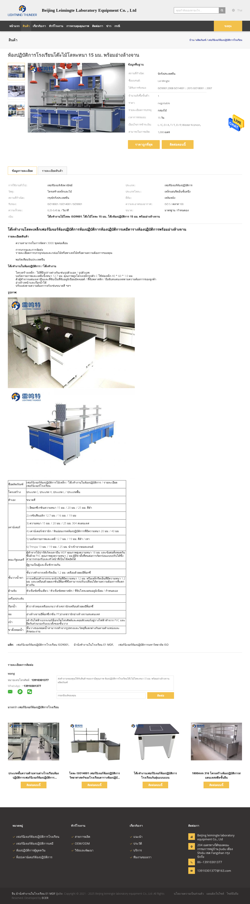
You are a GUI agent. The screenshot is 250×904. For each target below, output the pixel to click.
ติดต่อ (160, 695)
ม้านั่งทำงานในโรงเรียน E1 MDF (93, 644)
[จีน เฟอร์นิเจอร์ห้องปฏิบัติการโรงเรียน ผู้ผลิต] (22, 10)
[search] (222, 10)
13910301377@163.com (209, 871)
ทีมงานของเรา (142, 857)
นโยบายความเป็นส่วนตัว (189, 893)
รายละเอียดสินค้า (52, 171)
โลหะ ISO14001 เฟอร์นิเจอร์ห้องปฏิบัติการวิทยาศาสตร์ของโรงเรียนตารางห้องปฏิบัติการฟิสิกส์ (94, 777)
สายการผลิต (82, 837)
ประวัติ (137, 843)
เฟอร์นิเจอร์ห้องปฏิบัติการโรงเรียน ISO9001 (42, 644)
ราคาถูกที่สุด (144, 144)
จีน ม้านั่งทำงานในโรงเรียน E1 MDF (33, 893)
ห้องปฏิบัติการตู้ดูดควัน (30, 850)
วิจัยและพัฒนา (84, 850)
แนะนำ (137, 837)
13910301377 (40, 680)
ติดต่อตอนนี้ (178, 144)
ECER (45, 898)
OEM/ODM (82, 843)
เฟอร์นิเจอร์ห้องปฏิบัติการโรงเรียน (37, 837)
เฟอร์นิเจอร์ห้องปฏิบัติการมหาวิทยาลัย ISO (143, 644)
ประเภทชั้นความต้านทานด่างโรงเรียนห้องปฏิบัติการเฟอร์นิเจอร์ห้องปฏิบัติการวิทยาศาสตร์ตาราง (33, 777)
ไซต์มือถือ (232, 893)
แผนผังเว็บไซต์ (215, 893)
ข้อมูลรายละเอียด (22, 171)
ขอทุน (228, 26)
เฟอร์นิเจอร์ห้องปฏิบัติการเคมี (34, 843)
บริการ (137, 850)
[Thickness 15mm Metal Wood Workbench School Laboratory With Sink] (16, 71)
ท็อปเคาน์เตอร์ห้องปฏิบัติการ (34, 857)
